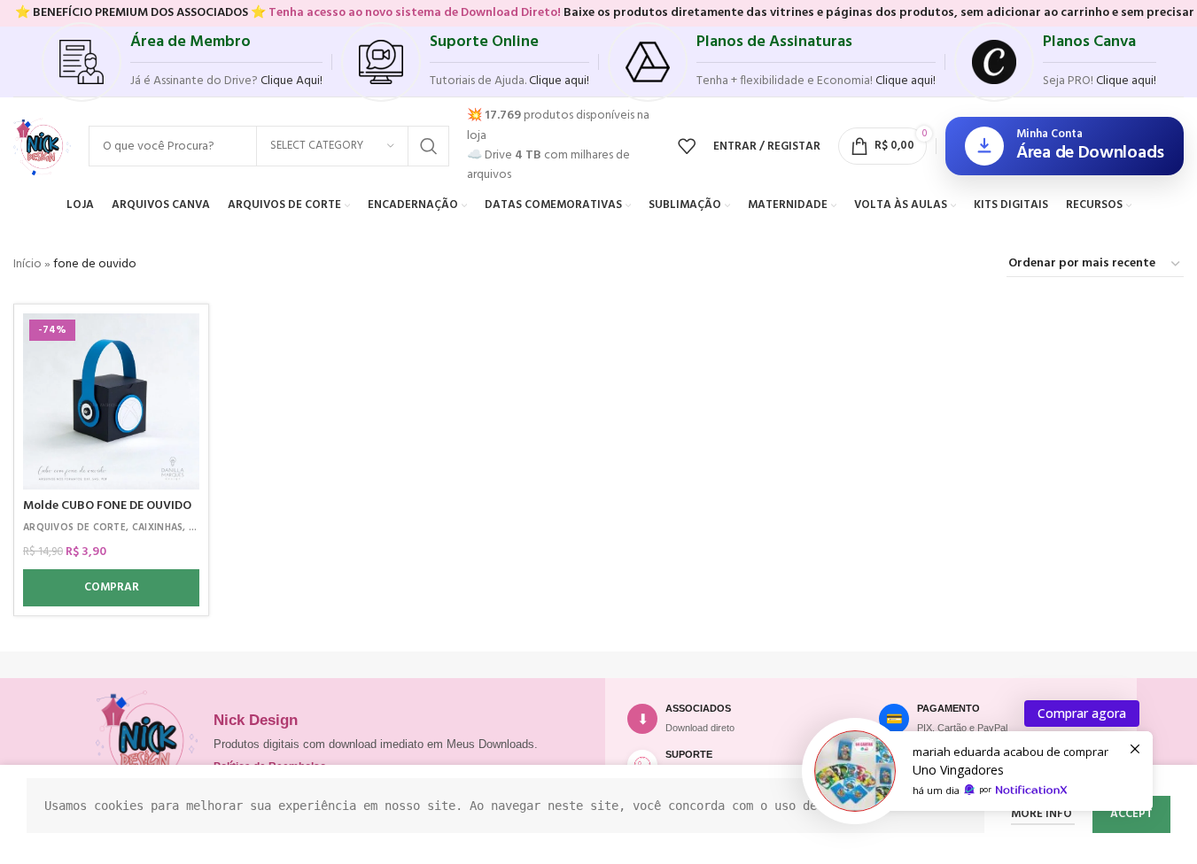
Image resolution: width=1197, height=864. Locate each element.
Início (27, 264)
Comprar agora (1082, 713)
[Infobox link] (182, 62)
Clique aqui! (1126, 81)
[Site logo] (42, 146)
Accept (1131, 814)
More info (1043, 814)
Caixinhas (157, 528)
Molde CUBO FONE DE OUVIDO (107, 506)
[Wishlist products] (686, 146)
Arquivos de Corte (74, 528)
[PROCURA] (428, 146)
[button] (111, 587)
